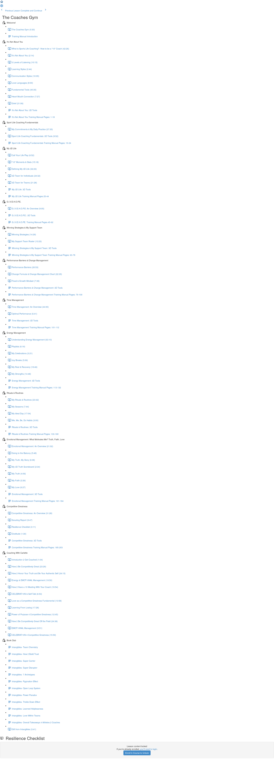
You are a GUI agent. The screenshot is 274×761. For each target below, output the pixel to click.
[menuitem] (1, 6)
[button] (1, 2)
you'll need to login (148, 749)
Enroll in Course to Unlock (137, 752)
